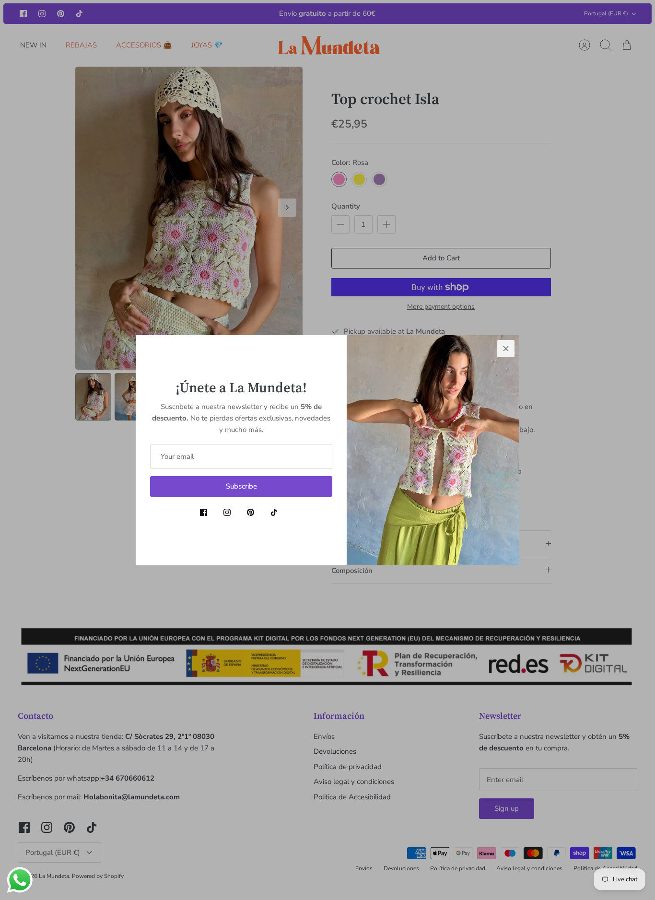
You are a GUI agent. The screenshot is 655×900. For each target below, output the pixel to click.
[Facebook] (203, 512)
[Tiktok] (274, 512)
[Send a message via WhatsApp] (20, 880)
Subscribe (241, 486)
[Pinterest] (250, 512)
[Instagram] (227, 512)
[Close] (506, 348)
